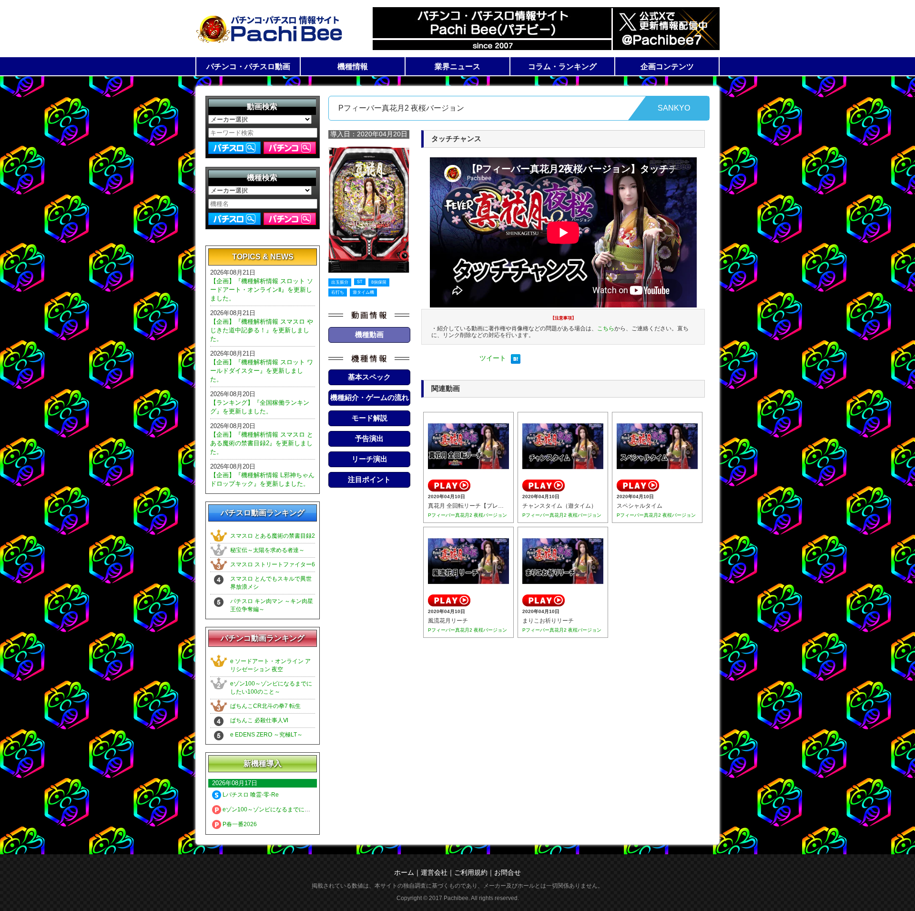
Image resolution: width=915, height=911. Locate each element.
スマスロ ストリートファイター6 (272, 564)
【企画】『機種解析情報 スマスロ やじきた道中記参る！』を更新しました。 (261, 330)
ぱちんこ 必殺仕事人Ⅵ (259, 720)
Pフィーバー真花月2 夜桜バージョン (467, 515)
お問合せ (507, 872)
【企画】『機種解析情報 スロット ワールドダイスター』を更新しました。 (261, 370)
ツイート (492, 358)
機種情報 (352, 66)
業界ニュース (457, 66)
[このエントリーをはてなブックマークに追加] (515, 361)
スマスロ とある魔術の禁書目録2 (272, 535)
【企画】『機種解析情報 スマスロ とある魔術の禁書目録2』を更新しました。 (261, 443)
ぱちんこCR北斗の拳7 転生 (265, 706)
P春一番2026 (239, 824)
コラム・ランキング (562, 66)
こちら (605, 328)
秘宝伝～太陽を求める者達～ (267, 550)
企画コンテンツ (667, 66)
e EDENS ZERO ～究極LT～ (266, 734)
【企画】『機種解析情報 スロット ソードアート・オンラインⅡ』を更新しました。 (261, 289)
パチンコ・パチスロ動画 (248, 66)
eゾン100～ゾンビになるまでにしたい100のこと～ (288, 809)
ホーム (404, 872)
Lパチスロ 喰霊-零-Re (250, 794)
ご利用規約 (471, 872)
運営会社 (434, 872)
